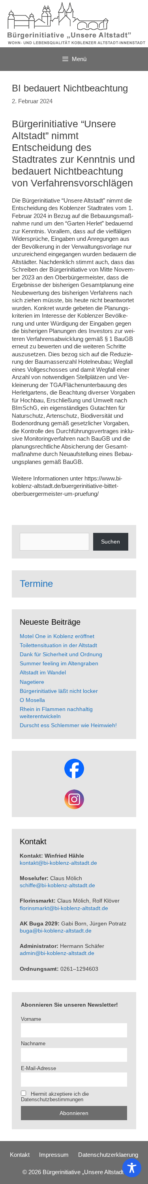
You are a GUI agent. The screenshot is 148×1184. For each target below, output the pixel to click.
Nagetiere (32, 682)
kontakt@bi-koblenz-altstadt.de (58, 863)
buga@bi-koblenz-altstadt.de (56, 930)
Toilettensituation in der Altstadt (58, 645)
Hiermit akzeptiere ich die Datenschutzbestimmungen (55, 1096)
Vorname (31, 1019)
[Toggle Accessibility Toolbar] (132, 1168)
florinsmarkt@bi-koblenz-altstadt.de (64, 908)
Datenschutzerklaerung (108, 1154)
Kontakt (20, 1154)
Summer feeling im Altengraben (59, 663)
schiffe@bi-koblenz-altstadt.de (57, 885)
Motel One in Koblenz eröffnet (57, 636)
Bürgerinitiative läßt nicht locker (59, 691)
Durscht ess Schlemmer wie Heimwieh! (68, 725)
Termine (36, 583)
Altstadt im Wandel (43, 672)
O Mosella (32, 700)
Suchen (110, 541)
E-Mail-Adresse (38, 1068)
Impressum (54, 1154)
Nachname (33, 1043)
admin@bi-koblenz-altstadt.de (57, 953)
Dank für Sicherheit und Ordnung (61, 654)
